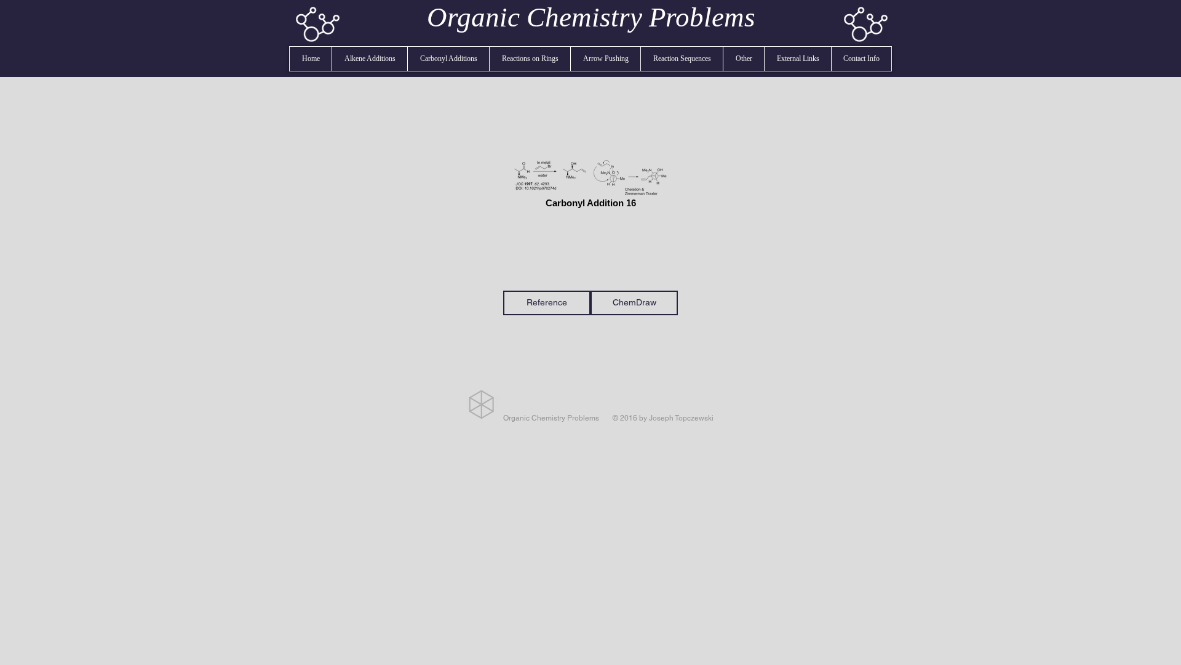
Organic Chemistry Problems (591, 17)
